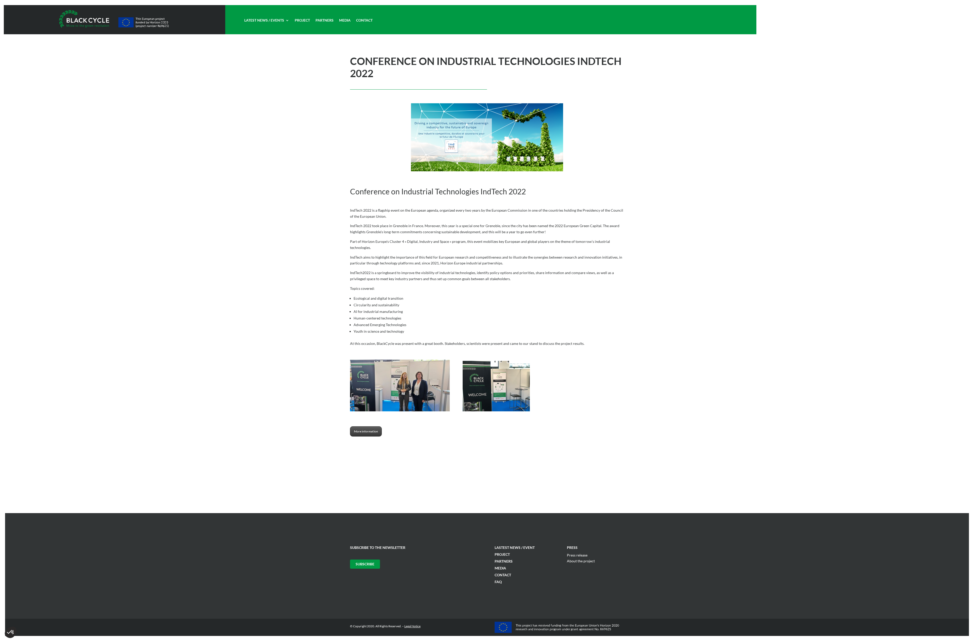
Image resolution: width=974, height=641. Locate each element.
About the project (581, 561)
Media (345, 20)
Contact (364, 20)
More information (366, 431)
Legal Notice (412, 626)
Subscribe (365, 564)
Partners (325, 20)
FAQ (498, 582)
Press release (577, 555)
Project (302, 20)
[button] (11, 632)
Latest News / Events (264, 20)
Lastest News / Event (515, 547)
